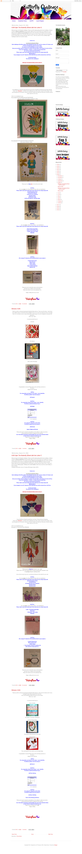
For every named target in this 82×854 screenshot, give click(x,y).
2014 (58, 209)
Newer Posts (14, 834)
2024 (58, 164)
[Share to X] (31, 303)
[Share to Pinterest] (34, 303)
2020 (58, 171)
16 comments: (24, 685)
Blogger (55, 844)
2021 (58, 169)
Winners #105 (16, 309)
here (32, 184)
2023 (58, 166)
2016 (58, 206)
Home (14, 21)
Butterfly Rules (22, 21)
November (60, 177)
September (60, 180)
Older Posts (50, 834)
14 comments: (24, 303)
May (59, 196)
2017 (58, 204)
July (59, 192)
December (60, 175)
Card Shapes (40, 21)
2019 (58, 172)
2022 (58, 167)
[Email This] (29, 303)
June (59, 194)
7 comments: (24, 448)
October (59, 179)
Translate (64, 71)
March (59, 199)
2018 (58, 174)
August (59, 182)
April (59, 197)
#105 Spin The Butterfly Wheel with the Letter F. (27, 455)
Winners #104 (16, 690)
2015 (58, 208)
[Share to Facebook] (32, 303)
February (60, 201)
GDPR (31, 21)
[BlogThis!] (30, 303)
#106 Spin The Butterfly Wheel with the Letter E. (27, 27)
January (59, 202)
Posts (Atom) (19, 836)
